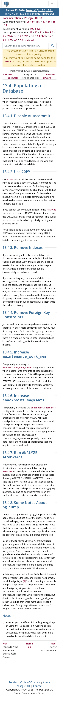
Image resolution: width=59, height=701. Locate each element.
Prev (5, 74)
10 (46, 32)
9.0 (32, 36)
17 (44, 21)
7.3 (21, 39)
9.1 (27, 36)
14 (5, 25)
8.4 (38, 36)
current (7, 61)
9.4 (10, 36)
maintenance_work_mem (17, 367)
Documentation (12, 18)
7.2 (27, 39)
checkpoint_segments (43, 407)
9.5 (4, 36)
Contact (37, 686)
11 (41, 32)
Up (29, 646)
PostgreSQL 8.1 (33, 18)
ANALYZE (8, 471)
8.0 (10, 39)
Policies (13, 682)
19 (31, 28)
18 (38, 21)
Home (29, 643)
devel (38, 28)
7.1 (32, 39)
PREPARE (51, 209)
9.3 (15, 36)
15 (54, 21)
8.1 (4, 39)
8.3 (44, 36)
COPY (10, 179)
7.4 (15, 39)
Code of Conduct (30, 682)
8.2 (49, 36)
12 (36, 32)
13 (31, 32)
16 (49, 21)
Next (53, 74)
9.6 (51, 32)
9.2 (21, 36)
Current (31, 21)
